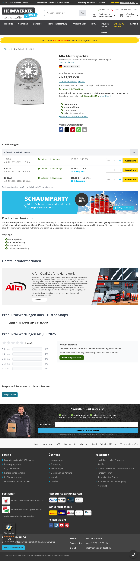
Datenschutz (70, 444)
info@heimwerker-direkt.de (98, 548)
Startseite (8, 49)
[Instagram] (56, 525)
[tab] (70, 152)
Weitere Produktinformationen (74, 116)
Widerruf (84, 444)
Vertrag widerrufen (129, 444)
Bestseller (37, 23)
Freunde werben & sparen (105, 27)
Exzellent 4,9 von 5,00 (129, 2)
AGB (58, 444)
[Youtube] (61, 525)
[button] (61, 129)
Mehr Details (106, 96)
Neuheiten (23, 23)
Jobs (36, 444)
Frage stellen (10, 394)
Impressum (47, 444)
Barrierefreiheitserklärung (104, 444)
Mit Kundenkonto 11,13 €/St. (72, 81)
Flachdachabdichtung (57, 23)
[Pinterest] (67, 525)
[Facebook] (51, 525)
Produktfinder (79, 23)
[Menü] (13, 524)
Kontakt (134, 23)
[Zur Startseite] (20, 13)
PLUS (93, 23)
